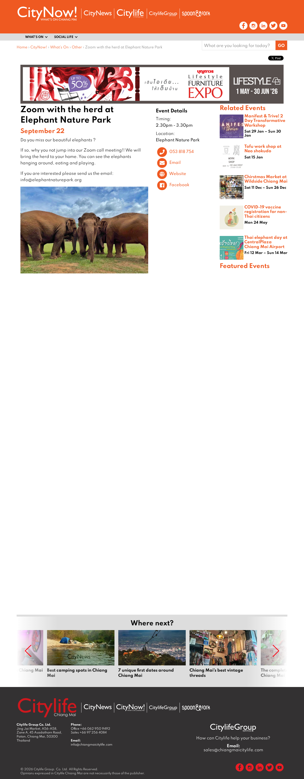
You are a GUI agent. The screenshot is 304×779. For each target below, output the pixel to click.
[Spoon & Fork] (195, 13)
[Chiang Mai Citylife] (130, 13)
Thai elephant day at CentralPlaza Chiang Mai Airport (265, 241)
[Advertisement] (253, 441)
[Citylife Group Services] (163, 14)
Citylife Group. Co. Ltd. (51, 769)
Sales (89, 732)
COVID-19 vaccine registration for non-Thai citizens (265, 211)
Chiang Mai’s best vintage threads (223, 656)
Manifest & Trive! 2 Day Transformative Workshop (264, 120)
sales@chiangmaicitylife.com (233, 747)
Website (177, 173)
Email (175, 162)
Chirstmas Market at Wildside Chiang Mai (265, 179)
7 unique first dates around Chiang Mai (152, 656)
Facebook (179, 184)
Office (90, 728)
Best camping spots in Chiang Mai (80, 656)
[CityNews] (97, 13)
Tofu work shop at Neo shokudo (262, 148)
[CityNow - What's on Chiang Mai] (130, 707)
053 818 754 (181, 151)
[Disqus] (118, 347)
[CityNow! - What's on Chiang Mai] (47, 14)
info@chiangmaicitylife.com (91, 744)
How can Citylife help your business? (233, 738)
